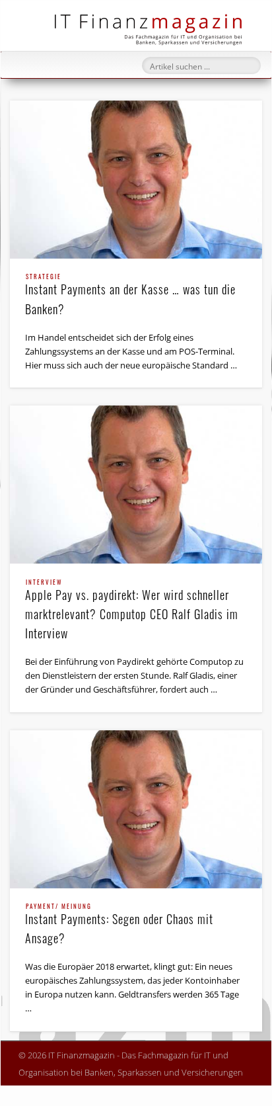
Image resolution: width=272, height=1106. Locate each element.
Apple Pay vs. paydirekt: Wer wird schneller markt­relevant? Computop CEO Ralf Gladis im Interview (131, 610)
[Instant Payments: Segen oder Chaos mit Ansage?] (136, 809)
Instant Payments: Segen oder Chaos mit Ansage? (119, 925)
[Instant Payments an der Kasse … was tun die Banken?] (136, 180)
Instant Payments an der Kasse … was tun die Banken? (130, 295)
